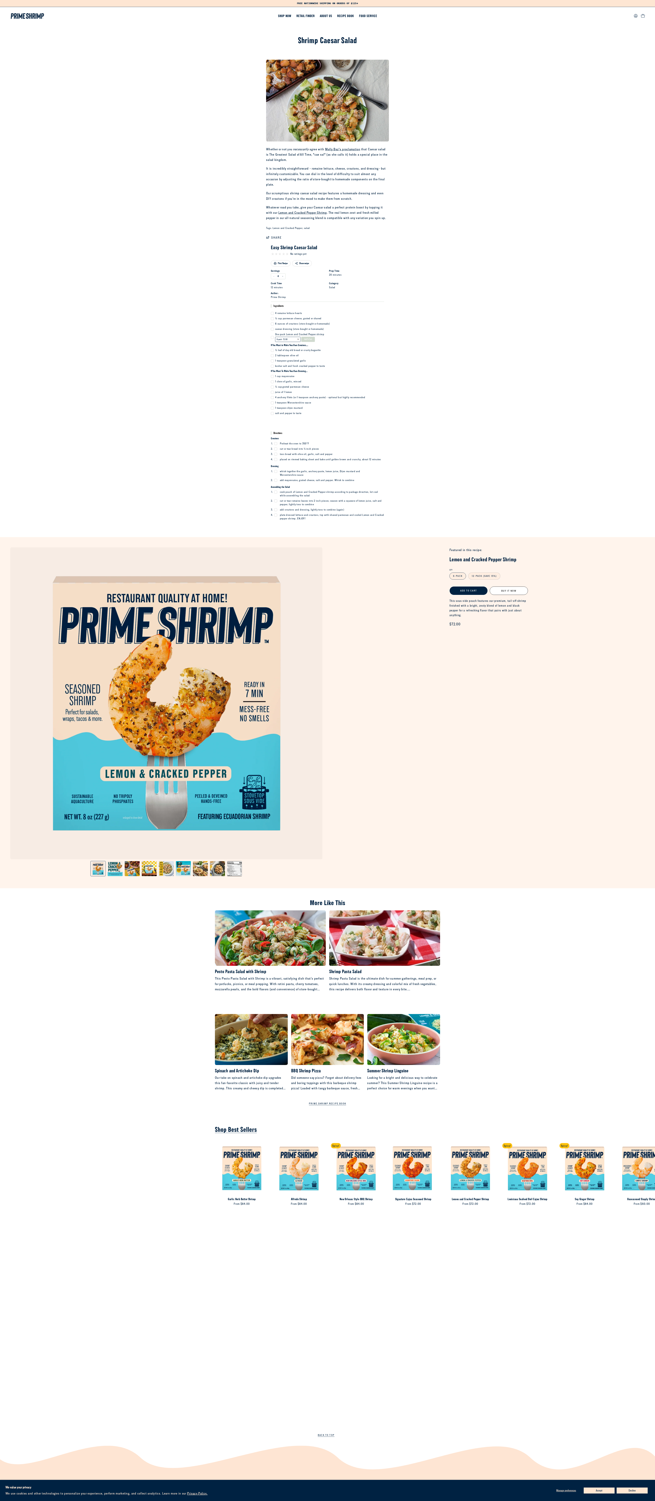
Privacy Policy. (197, 1493)
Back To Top (326, 1435)
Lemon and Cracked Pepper (287, 228)
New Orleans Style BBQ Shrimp (356, 1199)
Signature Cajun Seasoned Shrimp (413, 1199)
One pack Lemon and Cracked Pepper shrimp (299, 334)
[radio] (272, 254)
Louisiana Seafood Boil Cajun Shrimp (527, 1199)
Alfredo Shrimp (299, 1199)
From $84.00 (242, 1203)
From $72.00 (413, 1203)
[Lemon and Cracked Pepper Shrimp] (98, 868)
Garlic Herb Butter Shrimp (242, 1199)
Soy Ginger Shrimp (584, 1199)
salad (307, 228)
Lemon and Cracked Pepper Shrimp (302, 213)
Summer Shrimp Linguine (387, 1071)
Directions (277, 433)
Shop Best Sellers (236, 1129)
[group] (327, 3)
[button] (326, 16)
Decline (632, 1490)
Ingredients (278, 305)
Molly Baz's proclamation (342, 149)
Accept (599, 1490)
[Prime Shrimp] (27, 16)
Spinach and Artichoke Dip (237, 1071)
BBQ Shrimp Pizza (306, 1071)
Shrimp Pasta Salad (345, 971)
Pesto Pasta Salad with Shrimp (240, 971)
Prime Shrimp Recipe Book (327, 1103)
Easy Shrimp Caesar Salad (294, 247)
